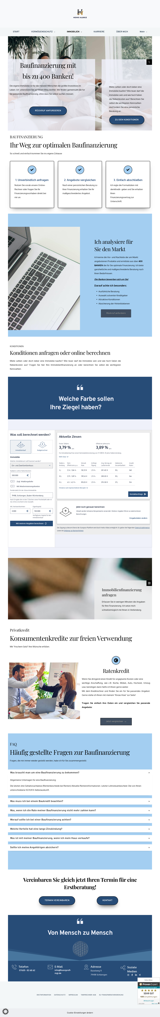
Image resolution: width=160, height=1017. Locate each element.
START (16, 31)
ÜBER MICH (122, 31)
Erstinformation (44, 995)
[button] (80, 773)
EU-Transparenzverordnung (111, 995)
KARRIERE (99, 31)
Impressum (73, 995)
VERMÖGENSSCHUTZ (42, 31)
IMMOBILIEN (73, 31)
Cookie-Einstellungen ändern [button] (80, 1013)
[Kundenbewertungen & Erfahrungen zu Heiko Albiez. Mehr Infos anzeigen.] (149, 991)
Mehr (142, 31)
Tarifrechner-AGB (88, 995)
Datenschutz (60, 995)
